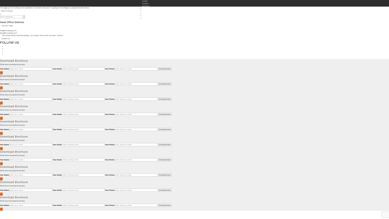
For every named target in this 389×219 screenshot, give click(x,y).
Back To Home (7, 11)
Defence (146, 16)
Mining (145, 6)
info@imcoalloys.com (8, 31)
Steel (145, 13)
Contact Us (148, 18)
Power (145, 11)
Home (145, 1)
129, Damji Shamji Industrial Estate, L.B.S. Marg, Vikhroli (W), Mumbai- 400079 (32, 35)
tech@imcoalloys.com (8, 33)
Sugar (145, 4)
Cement (146, 8)
